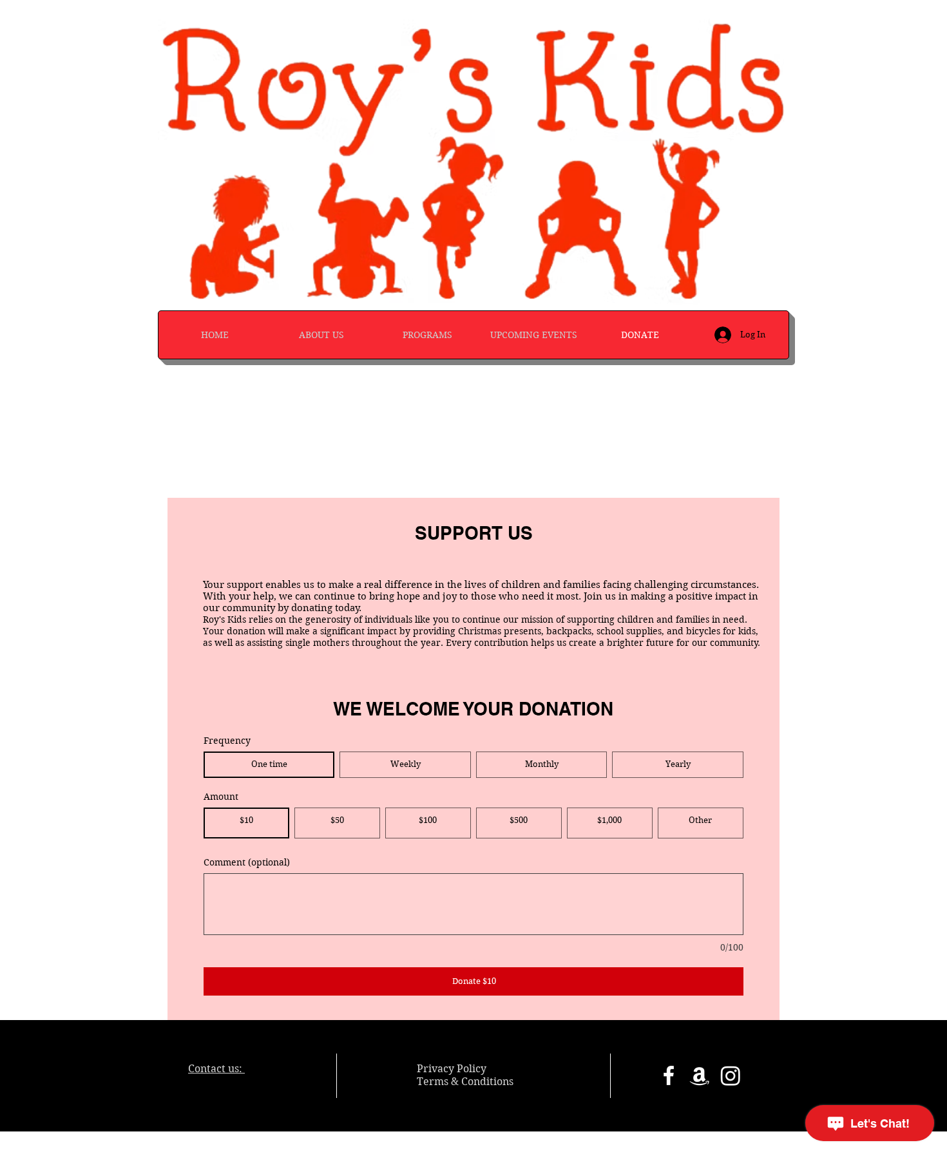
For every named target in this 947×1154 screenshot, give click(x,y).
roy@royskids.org (232, 1081)
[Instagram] (730, 1075)
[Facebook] (669, 1075)
